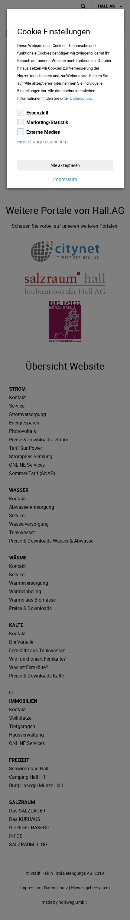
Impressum (65, 179)
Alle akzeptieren (65, 165)
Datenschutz (81, 98)
